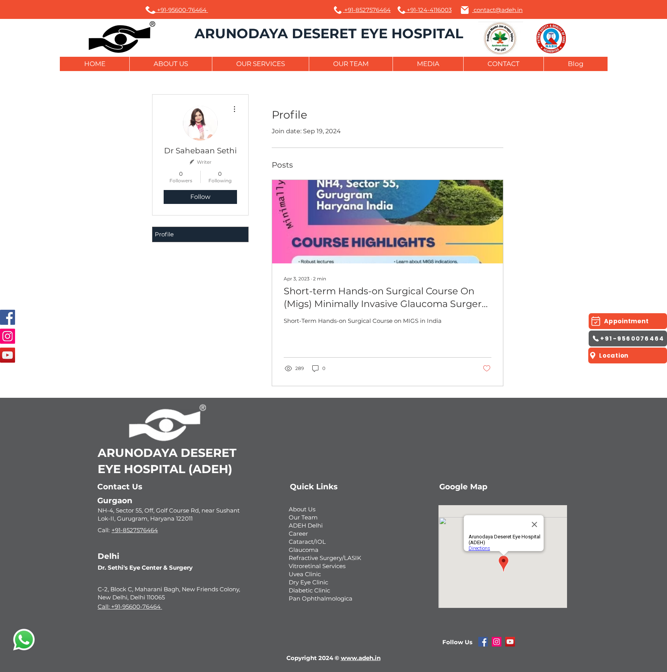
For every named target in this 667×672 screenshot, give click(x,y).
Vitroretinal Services (317, 566)
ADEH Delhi (306, 525)
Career (298, 533)
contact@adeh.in (497, 10)
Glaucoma (303, 549)
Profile (164, 234)
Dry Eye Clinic (308, 582)
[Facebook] (7, 317)
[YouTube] (7, 355)
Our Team (303, 517)
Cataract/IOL (307, 541)
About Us (302, 509)
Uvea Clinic (305, 574)
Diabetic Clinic (309, 590)
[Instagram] (7, 336)
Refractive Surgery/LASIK (325, 558)
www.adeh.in (361, 658)
